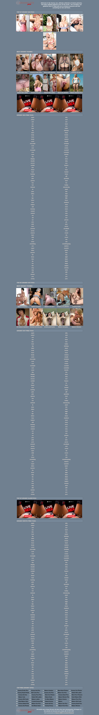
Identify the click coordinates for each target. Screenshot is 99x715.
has (33, 182)
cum (32, 152)
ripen (32, 235)
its (32, 189)
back (66, 124)
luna (32, 202)
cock (32, 145)
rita (66, 235)
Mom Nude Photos (63, 690)
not (33, 215)
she (66, 239)
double (33, 161)
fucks (66, 174)
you (66, 276)
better (66, 128)
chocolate (32, 143)
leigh (66, 195)
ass (33, 124)
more (66, 209)
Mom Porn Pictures (77, 694)
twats (66, 263)
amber (32, 119)
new (66, 211)
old (33, 217)
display (33, 158)
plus (66, 224)
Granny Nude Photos (23, 692)
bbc (33, 126)
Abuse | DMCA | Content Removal (64, 712)
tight (66, 257)
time (33, 259)
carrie (32, 141)
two (33, 265)
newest (33, 213)
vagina (66, 265)
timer (66, 259)
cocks (66, 145)
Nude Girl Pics (49, 703)
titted (66, 261)
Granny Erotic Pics (23, 690)
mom (66, 206)
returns (33, 233)
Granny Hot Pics (35, 690)
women (33, 274)
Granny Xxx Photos (76, 690)
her (66, 182)
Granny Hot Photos (23, 705)
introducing (66, 187)
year (32, 276)
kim (66, 191)
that (66, 252)
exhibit (32, 165)
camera (66, 139)
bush (66, 137)
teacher (33, 252)
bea (66, 126)
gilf (66, 176)
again (32, 117)
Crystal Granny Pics (37, 701)
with (66, 272)
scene (66, 237)
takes (32, 250)
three (32, 257)
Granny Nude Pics (63, 694)
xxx (66, 274)
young (32, 278)
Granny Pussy (49, 705)
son (33, 246)
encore (33, 163)
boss (32, 137)
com (32, 148)
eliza (66, 161)
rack (66, 230)
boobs (66, 134)
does (66, 158)
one (66, 217)
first (33, 167)
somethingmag (66, 243)
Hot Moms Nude (36, 705)
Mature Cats (21, 697)
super (32, 248)
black (66, 132)
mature (33, 204)
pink (32, 224)
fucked (66, 172)
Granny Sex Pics (49, 692)
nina (66, 213)
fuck (32, 172)
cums (32, 154)
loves (66, 200)
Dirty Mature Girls (23, 701)
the (33, 254)
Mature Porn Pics (76, 699)
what (66, 270)
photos (66, 219)
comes (66, 148)
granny (33, 180)
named (33, 211)
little (66, 198)
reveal (66, 233)
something (33, 243)
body (32, 134)
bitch (32, 132)
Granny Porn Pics (37, 694)
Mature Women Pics (63, 697)
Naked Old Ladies (77, 692)
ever (66, 163)
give (33, 178)
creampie (32, 150)
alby (66, 117)
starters (66, 246)
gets (32, 176)
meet (66, 204)
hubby (66, 185)
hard (66, 180)
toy (33, 263)
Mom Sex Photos (50, 694)
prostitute (66, 228)
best (32, 128)
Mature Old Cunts (76, 701)
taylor (66, 250)
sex (33, 239)
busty (32, 139)
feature (66, 165)
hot (33, 185)
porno (66, 226)
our (33, 219)
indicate (33, 187)
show (32, 241)
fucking (33, 174)
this (66, 254)
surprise (66, 248)
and (33, 121)
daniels (66, 154)
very (32, 267)
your (66, 278)
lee (32, 195)
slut (66, 241)
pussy (32, 230)
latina (32, 193)
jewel (66, 189)
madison (66, 202)
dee (66, 156)
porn (32, 226)
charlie (66, 141)
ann (66, 121)
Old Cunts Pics (35, 692)
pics (33, 222)
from (66, 169)
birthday (66, 130)
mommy (32, 209)
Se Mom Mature (49, 699)
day (33, 156)
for (66, 167)
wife (33, 272)
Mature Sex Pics (62, 692)
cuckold (66, 150)
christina (66, 143)
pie (66, 222)
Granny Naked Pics (23, 703)
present (33, 228)
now (66, 215)
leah (66, 193)
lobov (32, 200)
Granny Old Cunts (23, 699)
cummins (66, 152)
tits (32, 261)
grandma (66, 178)
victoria (66, 267)
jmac (32, 191)
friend (32, 169)
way (33, 270)
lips (33, 198)
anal (66, 119)
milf (33, 206)
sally (32, 237)
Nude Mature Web (77, 697)
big (33, 130)
